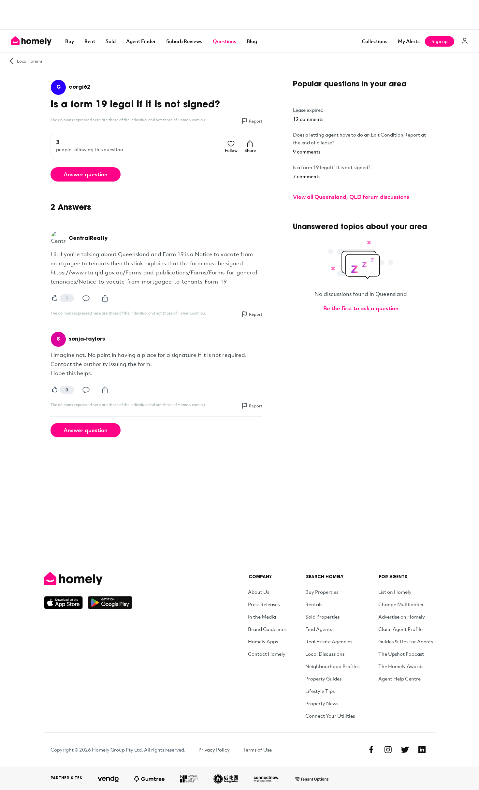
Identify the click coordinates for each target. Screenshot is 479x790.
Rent (89, 41)
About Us (258, 592)
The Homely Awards (400, 666)
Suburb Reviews (184, 41)
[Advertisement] (239, 14)
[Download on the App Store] (66, 602)
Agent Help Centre (399, 678)
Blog (252, 41)
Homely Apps (263, 641)
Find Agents (318, 629)
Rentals (313, 604)
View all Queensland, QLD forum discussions (351, 196)
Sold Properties (322, 616)
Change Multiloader (401, 604)
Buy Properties (321, 592)
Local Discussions (324, 654)
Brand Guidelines (267, 629)
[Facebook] (371, 749)
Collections (374, 41)
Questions (224, 41)
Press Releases (264, 604)
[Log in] (464, 41)
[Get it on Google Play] (110, 602)
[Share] (105, 298)
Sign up (439, 41)
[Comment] (86, 298)
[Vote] (54, 298)
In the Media (262, 616)
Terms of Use (257, 749)
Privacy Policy (214, 749)
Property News (321, 703)
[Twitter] (405, 749)
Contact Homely (266, 654)
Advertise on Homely (401, 616)
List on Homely (395, 592)
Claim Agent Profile (400, 629)
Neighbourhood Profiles (332, 666)
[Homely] (88, 579)
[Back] (12, 61)
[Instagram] (388, 749)
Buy (69, 41)
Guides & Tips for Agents (405, 641)
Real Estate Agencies (328, 641)
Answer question (86, 174)
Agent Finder (141, 41)
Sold (111, 41)
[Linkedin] (421, 749)
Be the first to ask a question (361, 308)
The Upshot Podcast (401, 654)
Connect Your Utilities (330, 715)
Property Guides (323, 678)
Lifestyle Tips (320, 691)
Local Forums (30, 61)
